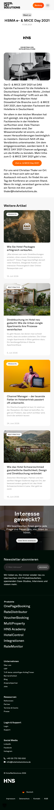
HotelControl (13, 634)
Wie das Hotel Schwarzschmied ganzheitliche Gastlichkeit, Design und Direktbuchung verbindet (27, 470)
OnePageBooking (17, 605)
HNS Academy (15, 629)
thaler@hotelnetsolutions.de (20, 191)
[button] (47, 5)
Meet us (27, 15)
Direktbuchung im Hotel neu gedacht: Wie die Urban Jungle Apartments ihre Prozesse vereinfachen (25, 324)
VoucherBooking (16, 617)
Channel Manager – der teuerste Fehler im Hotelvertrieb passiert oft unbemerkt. (26, 399)
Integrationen (14, 640)
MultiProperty (14, 623)
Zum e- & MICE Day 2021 (27, 162)
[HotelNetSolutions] (9, 780)
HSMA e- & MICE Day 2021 (27, 20)
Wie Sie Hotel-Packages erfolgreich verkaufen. (21, 248)
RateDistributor (15, 611)
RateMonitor (13, 646)
